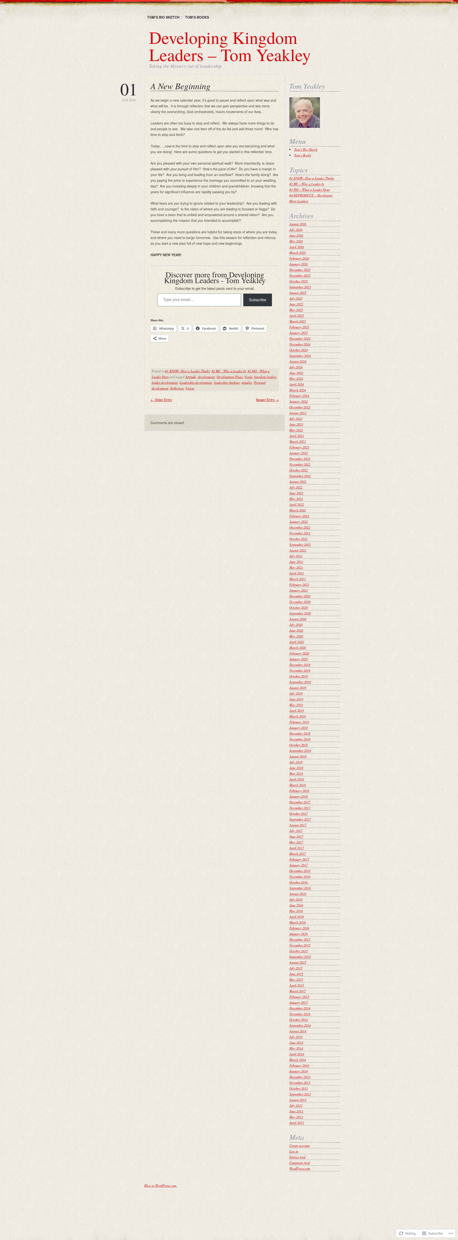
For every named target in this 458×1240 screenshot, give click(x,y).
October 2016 (298, 882)
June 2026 (296, 235)
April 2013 (296, 1122)
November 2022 (299, 464)
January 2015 (298, 1002)
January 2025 (298, 332)
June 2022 (296, 493)
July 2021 (295, 556)
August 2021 (297, 550)
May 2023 (296, 430)
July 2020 (295, 624)
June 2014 (296, 1042)
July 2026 (295, 229)
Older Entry (161, 399)
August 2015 (297, 962)
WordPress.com (299, 1168)
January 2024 (298, 401)
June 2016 (296, 905)
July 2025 (295, 298)
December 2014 (299, 1008)
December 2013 (299, 1076)
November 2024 (299, 344)
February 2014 (299, 1065)
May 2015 (296, 979)
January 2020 (298, 659)
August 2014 (297, 1031)
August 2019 (297, 687)
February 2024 (299, 395)
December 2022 (299, 458)
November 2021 (299, 533)
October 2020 (298, 607)
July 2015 (295, 968)
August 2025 (297, 292)
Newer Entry (267, 399)
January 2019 (298, 727)
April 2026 (296, 246)
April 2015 (296, 985)
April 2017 (296, 848)
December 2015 (299, 939)
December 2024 (299, 338)
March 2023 (297, 441)
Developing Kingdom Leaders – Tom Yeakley (230, 46)
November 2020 (299, 601)
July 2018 (295, 762)
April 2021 (296, 573)
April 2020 (296, 641)
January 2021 (298, 590)
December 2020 (299, 596)
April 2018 (296, 779)
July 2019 (295, 693)
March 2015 (297, 991)
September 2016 (300, 888)
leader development (165, 382)
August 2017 (297, 825)
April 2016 (296, 916)
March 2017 (297, 853)
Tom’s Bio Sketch (163, 17)
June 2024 (296, 372)
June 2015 (296, 973)
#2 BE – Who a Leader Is (306, 184)
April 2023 (296, 435)
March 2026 (297, 252)
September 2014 (300, 1025)
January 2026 (298, 264)
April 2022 (296, 504)
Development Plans (230, 376)
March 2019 (297, 716)
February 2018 (299, 790)
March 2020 (297, 647)
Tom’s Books (197, 17)
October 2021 (298, 538)
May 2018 (296, 773)
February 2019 (299, 722)
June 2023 (296, 424)
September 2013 (300, 1094)
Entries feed (297, 1157)
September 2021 (300, 544)
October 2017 (298, 813)
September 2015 (300, 956)
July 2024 (295, 367)
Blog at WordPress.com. (160, 1185)
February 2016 (299, 928)
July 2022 (295, 487)
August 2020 (297, 619)
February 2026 (299, 258)
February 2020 (299, 653)
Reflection (177, 388)
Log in (293, 1151)
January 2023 (298, 453)
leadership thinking (227, 382)
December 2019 (299, 664)
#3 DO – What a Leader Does (309, 189)
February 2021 (299, 584)
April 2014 (296, 1054)
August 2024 (297, 361)
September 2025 (300, 287)
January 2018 (298, 796)
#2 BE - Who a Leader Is (229, 371)
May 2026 (296, 241)
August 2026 (297, 224)
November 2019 (299, 670)
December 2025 (299, 269)
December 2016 (299, 870)
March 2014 (297, 1059)
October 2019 (298, 676)
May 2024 (296, 378)
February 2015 (299, 996)
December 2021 (299, 527)
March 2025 (297, 321)
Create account (299, 1145)
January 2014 (298, 1071)
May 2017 (296, 842)
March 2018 (297, 785)
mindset (247, 382)
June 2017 (296, 836)
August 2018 (297, 756)
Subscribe (257, 299)
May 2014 (296, 1048)
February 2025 (299, 327)
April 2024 (296, 384)
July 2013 (295, 1105)
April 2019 (296, 710)
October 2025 (298, 281)
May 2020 (296, 636)
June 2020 (296, 630)
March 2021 (297, 578)
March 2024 (297, 390)
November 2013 (299, 1082)
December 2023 (299, 407)
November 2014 (299, 1014)
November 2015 (299, 945)
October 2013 (298, 1088)
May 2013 (296, 1117)
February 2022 (299, 516)
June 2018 (296, 767)
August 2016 (297, 893)
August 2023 (297, 412)
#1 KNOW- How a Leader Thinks (187, 371)
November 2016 (299, 876)
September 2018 (300, 750)
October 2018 (298, 744)
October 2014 (298, 1019)
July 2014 (295, 1036)
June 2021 (296, 561)
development (206, 376)
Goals (248, 376)
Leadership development (196, 382)
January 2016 (298, 933)
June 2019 (296, 699)
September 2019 (300, 682)
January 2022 (298, 521)
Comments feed (299, 1162)
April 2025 (296, 315)
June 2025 (296, 304)
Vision (190, 388)
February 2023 (299, 447)
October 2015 (298, 951)
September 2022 (300, 475)
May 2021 (296, 567)
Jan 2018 (128, 91)
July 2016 (295, 899)
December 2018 (299, 733)
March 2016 (297, 922)
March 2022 (297, 510)
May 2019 (296, 704)
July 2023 (295, 418)
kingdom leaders (265, 376)
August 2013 (297, 1099)
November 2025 (299, 275)
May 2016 (296, 910)
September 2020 (300, 613)
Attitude (190, 376)
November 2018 (299, 739)
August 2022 (297, 481)
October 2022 (298, 470)
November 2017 (299, 807)
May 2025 (296, 309)
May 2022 (296, 498)
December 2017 (299, 802)
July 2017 (295, 830)
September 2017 (300, 819)
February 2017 (299, 859)
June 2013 (296, 1111)
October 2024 (298, 350)
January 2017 (298, 865)
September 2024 (300, 355)
